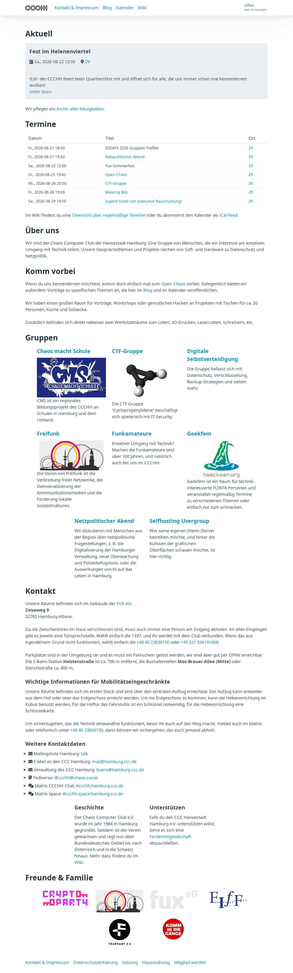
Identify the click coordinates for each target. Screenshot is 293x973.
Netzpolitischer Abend (125, 156)
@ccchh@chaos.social (76, 778)
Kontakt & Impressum (76, 8)
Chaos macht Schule (64, 351)
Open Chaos (116, 174)
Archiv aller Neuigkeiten (80, 109)
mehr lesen (41, 92)
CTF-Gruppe (116, 183)
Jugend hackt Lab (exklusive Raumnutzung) (143, 201)
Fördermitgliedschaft (170, 836)
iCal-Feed (228, 215)
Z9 (87, 62)
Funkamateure (132, 433)
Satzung (130, 962)
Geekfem (199, 433)
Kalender (125, 8)
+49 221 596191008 (199, 642)
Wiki (142, 8)
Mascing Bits (116, 192)
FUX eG (123, 603)
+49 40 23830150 (153, 642)
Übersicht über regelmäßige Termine (108, 215)
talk (84, 753)
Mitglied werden (190, 962)
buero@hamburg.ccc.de (120, 770)
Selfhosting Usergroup (179, 520)
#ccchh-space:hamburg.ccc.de (93, 794)
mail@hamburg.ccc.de (114, 761)
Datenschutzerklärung (96, 962)
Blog (107, 8)
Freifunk (48, 433)
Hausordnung (156, 962)
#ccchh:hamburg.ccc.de (99, 786)
